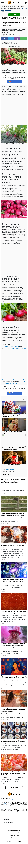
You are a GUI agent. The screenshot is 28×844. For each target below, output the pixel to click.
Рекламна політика (14, 835)
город (7, 469)
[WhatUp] (23, 38)
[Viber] (17, 38)
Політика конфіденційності (14, 832)
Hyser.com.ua (15, 799)
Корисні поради (14, 469)
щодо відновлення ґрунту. (18, 348)
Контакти (14, 837)
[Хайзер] (14, 2)
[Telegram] (11, 38)
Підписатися (16, 82)
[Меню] (2, 2)
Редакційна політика (14, 830)
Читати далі (14, 788)
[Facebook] (4, 38)
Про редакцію (14, 827)
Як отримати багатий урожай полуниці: (13, 379)
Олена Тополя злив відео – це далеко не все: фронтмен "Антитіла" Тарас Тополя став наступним (14, 19)
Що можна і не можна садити (10, 346)
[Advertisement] (14, 110)
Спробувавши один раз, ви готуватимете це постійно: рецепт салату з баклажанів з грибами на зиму (14, 24)
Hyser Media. (18, 841)
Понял (14, 14)
